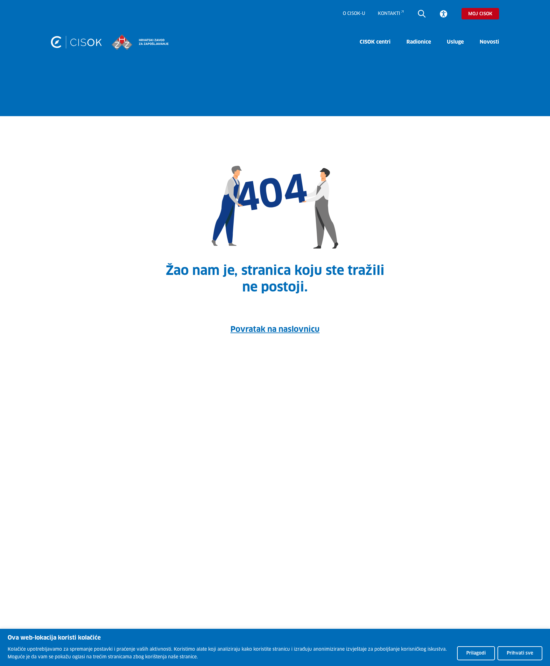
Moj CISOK (480, 14)
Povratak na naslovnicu (275, 329)
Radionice (418, 42)
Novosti (489, 42)
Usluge (455, 42)
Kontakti (389, 13)
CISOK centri (375, 42)
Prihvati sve (520, 653)
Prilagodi (476, 653)
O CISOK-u (354, 13)
